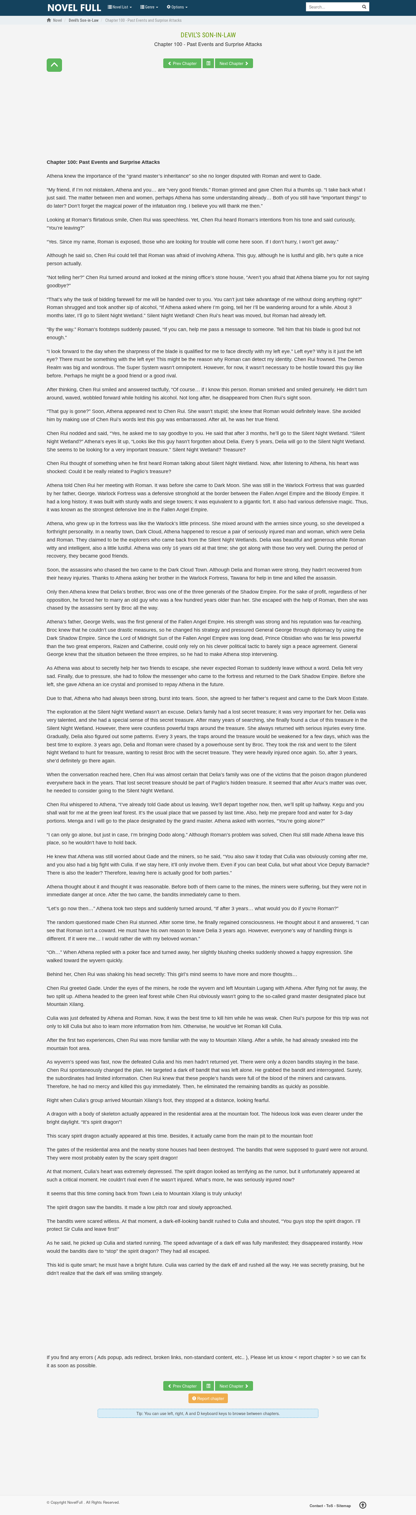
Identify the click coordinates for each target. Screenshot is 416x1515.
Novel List (120, 7)
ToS (329, 1505)
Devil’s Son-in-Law (208, 35)
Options (178, 7)
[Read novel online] (74, 8)
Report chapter (210, 1398)
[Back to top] (362, 1506)
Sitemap (343, 1505)
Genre (149, 7)
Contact (316, 1505)
